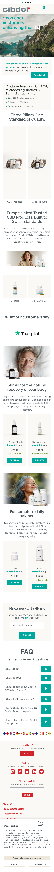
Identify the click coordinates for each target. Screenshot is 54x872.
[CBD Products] (14, 162)
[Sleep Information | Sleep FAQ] (39, 162)
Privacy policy (41, 823)
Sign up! (27, 635)
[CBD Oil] (15, 286)
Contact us (27, 754)
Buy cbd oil (39, 75)
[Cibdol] (16, 8)
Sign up (27, 795)
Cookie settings (39, 864)
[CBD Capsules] (39, 286)
